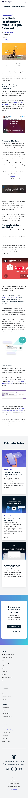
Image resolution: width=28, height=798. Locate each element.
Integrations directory (7, 677)
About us (4, 727)
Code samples (5, 713)
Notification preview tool (8, 696)
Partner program (6, 741)
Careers (4, 730)
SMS (3, 668)
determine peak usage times (9, 297)
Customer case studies (7, 691)
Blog (3, 694)
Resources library (6, 688)
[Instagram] (16, 769)
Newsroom (4, 738)
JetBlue (13, 176)
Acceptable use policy (14, 783)
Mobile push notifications (8, 654)
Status (3, 719)
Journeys (4, 674)
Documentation (5, 707)
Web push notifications (7, 657)
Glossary (4, 699)
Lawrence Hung (8, 32)
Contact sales (5, 735)
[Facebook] (11, 769)
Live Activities (5, 671)
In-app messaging (6, 663)
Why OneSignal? (6, 733)
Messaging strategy (18, 6)
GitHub (3, 710)
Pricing (3, 680)
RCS (3, 666)
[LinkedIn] (7, 769)
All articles (6, 6)
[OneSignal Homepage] (7, 1)
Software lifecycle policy (14, 786)
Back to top (14, 789)
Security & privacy (14, 778)
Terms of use (14, 780)
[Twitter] (21, 769)
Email (3, 660)
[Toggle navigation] (25, 2)
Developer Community (7, 716)
